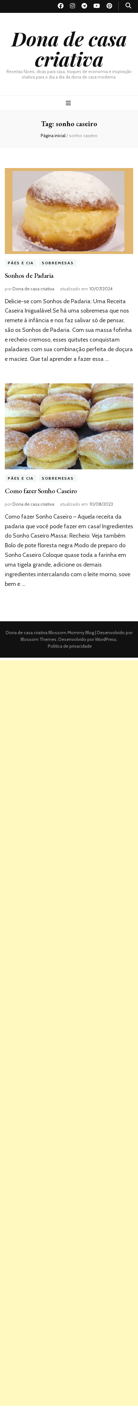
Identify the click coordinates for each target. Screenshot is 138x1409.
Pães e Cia (21, 262)
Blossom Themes (38, 639)
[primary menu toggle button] (69, 103)
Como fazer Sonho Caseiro (41, 490)
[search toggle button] (128, 6)
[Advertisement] (69, 729)
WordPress (105, 639)
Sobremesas (58, 262)
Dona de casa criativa (69, 48)
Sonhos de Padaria (29, 275)
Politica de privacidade (70, 646)
